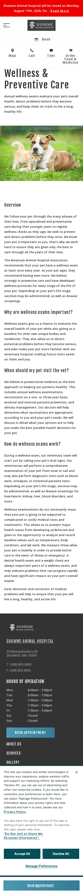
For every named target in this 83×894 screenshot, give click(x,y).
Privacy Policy (15, 811)
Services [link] (13, 753)
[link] (41, 25)
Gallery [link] (13, 762)
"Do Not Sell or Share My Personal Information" (23, 836)
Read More (59, 11)
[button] (6, 25)
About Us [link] (13, 744)
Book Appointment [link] (40, 885)
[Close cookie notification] (76, 772)
